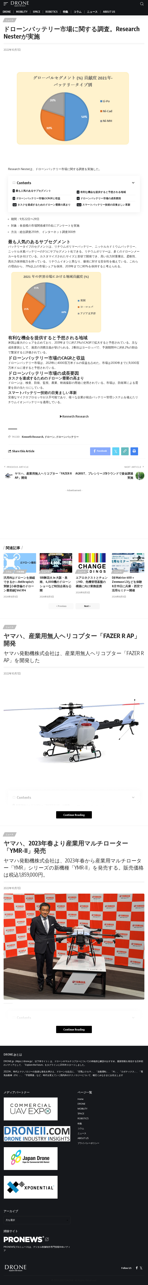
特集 (80, 1123)
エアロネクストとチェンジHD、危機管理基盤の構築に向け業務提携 (92, 582)
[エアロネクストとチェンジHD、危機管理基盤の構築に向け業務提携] (92, 563)
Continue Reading (74, 814)
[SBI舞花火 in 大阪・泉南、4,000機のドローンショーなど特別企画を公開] (56, 563)
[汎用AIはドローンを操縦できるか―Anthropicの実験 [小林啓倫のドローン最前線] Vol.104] (20, 563)
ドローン (50, 436)
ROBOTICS (83, 1118)
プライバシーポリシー (88, 1143)
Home (80, 1099)
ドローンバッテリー (67, 436)
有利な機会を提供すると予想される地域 (103, 191)
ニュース (10, 20)
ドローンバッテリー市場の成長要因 (100, 198)
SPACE (81, 1113)
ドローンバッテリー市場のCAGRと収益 (38, 198)
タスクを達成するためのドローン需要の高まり (44, 204)
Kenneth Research (32, 436)
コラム (9, 572)
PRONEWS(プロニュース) (16, 1247)
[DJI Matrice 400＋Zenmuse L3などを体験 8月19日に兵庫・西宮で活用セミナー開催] (128, 563)
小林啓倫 (20, 572)
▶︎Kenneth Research (74, 416)
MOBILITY (82, 1108)
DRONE (81, 1103)
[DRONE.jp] (20, 4)
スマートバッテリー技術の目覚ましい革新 (106, 204)
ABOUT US (83, 1138)
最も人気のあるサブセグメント (33, 190)
